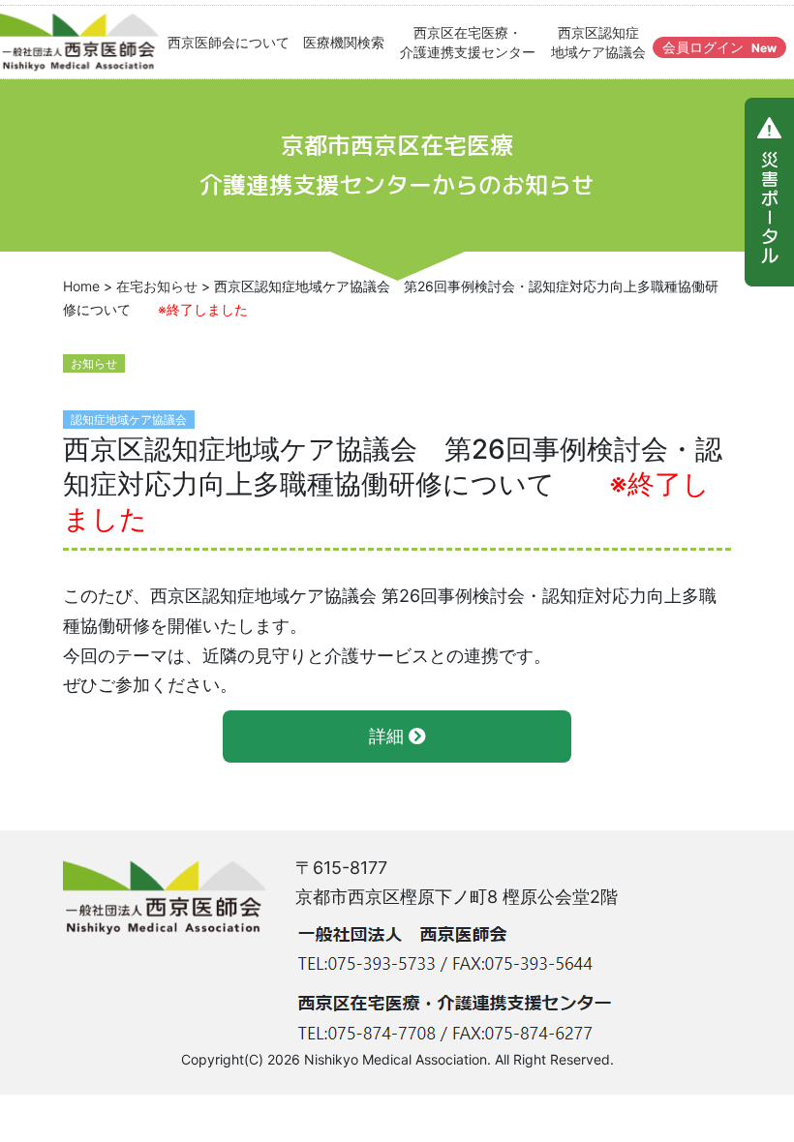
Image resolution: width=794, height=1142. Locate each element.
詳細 (389, 736)
